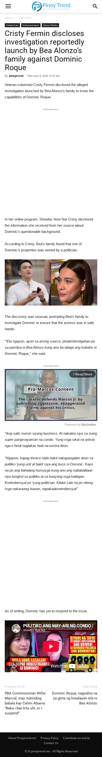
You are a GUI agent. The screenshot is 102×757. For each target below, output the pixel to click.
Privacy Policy (49, 738)
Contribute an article (76, 738)
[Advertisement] (51, 163)
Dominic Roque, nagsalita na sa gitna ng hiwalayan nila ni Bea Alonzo (74, 698)
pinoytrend (16, 75)
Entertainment (31, 25)
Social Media (50, 25)
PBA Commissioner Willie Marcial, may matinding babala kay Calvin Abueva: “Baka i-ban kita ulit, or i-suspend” (25, 703)
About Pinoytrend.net (22, 738)
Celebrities (24, 18)
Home (9, 18)
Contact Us (51, 743)
